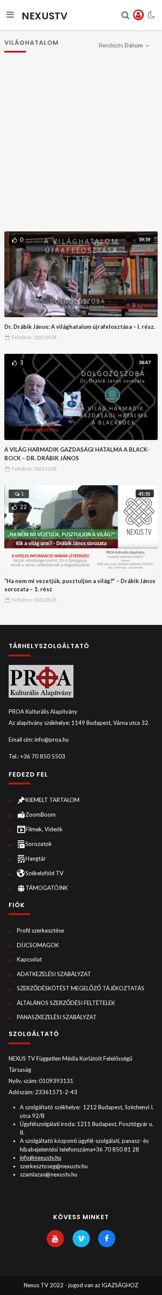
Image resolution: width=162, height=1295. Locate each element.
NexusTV (44, 16)
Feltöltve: (34, 337)
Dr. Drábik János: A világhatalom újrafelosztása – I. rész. (79, 326)
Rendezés (121, 45)
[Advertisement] (81, 146)
